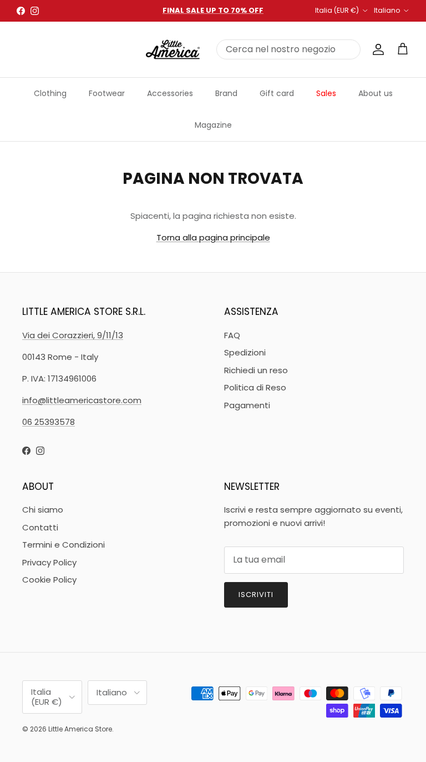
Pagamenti (247, 405)
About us (375, 93)
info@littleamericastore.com (81, 400)
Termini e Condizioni (63, 544)
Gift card (277, 93)
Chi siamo (42, 509)
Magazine (213, 125)
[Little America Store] (173, 49)
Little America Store (80, 729)
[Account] (376, 49)
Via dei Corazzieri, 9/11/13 (72, 335)
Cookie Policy (49, 579)
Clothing (50, 93)
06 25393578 (48, 422)
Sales (326, 93)
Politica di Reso (255, 387)
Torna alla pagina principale (213, 237)
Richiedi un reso (256, 370)
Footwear (107, 93)
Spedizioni (245, 352)
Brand (226, 93)
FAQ (232, 335)
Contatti (40, 527)
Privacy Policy (49, 562)
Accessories (170, 93)
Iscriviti (256, 594)
